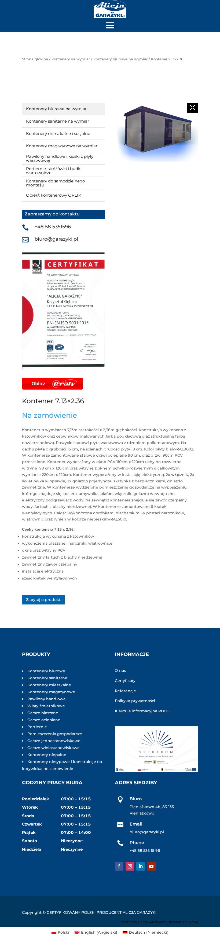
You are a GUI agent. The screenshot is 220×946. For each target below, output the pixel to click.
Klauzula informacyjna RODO (143, 711)
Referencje (125, 690)
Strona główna (35, 59)
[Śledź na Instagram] (130, 866)
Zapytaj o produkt (43, 599)
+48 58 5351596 (53, 227)
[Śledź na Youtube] (151, 866)
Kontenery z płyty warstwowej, (144, 922)
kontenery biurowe (183, 922)
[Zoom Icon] (192, 108)
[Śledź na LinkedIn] (140, 866)
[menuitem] (60, 932)
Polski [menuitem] (63, 932)
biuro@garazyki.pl (56, 239)
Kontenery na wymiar (71, 59)
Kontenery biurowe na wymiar (120, 59)
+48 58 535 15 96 (145, 850)
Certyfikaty (125, 680)
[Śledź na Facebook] (119, 866)
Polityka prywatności (135, 700)
